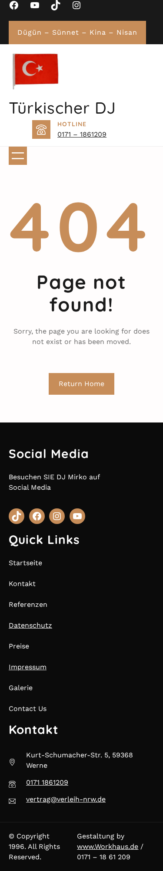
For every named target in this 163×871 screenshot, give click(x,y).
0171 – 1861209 (81, 134)
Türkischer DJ (62, 108)
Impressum (28, 667)
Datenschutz (30, 625)
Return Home (81, 384)
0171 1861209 (47, 782)
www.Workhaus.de (107, 846)
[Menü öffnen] (18, 156)
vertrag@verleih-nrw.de (66, 799)
